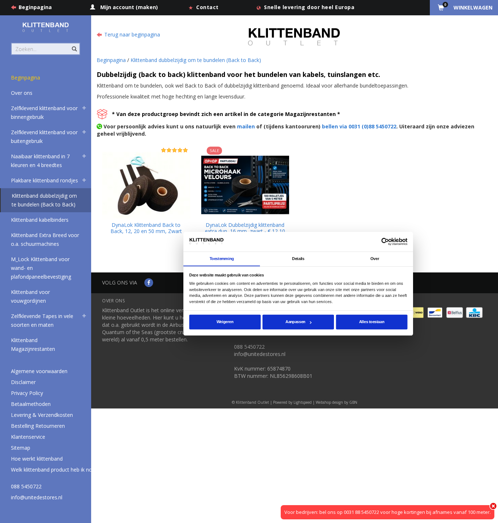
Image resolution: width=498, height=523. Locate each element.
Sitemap (20, 447)
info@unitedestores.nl (36, 497)
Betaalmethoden (31, 403)
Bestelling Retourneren (38, 425)
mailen (246, 126)
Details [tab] (298, 258)
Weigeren (225, 322)
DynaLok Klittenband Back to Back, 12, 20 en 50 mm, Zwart (146, 228)
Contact (207, 7)
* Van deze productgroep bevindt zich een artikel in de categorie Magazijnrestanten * (226, 114)
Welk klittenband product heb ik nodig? (56, 469)
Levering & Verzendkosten (42, 414)
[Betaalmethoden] (416, 311)
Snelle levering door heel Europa (309, 7)
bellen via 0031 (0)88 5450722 (359, 126)
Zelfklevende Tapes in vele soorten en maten (42, 320)
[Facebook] (148, 282)
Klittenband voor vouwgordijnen (30, 296)
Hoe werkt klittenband (37, 458)
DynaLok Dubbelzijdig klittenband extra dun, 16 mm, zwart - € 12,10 (245, 228)
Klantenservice (28, 436)
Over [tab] (374, 258)
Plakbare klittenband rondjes (44, 180)
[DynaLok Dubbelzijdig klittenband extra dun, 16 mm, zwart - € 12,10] (245, 184)
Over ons (21, 92)
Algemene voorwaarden (39, 371)
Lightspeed (302, 402)
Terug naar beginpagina (132, 34)
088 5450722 (26, 486)
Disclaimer (23, 382)
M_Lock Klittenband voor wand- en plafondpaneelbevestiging (41, 268)
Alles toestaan (371, 322)
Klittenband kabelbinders (40, 219)
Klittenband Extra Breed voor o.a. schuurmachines (45, 239)
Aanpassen (295, 322)
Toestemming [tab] (222, 258)
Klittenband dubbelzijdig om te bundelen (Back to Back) (44, 200)
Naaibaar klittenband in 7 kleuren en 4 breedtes (40, 160)
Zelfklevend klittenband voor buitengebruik (44, 136)
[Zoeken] (73, 45)
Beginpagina (35, 7)
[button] (84, 109)
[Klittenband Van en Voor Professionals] (45, 27)
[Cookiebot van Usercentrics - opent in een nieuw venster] (385, 241)
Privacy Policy (27, 393)
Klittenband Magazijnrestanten (33, 344)
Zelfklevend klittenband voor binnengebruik (44, 112)
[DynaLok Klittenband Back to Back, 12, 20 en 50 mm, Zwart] (146, 184)
